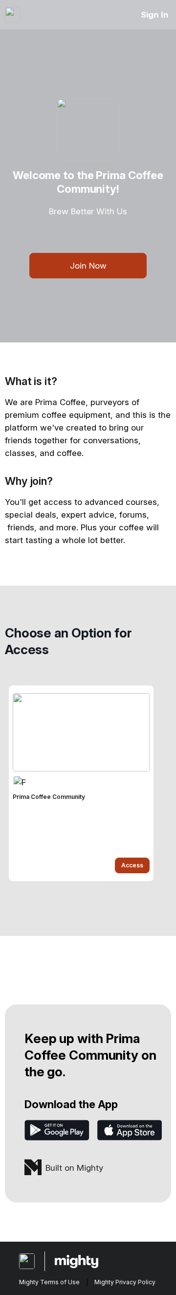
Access (132, 865)
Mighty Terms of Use (49, 1282)
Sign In (155, 15)
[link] (81, 783)
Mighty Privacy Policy (124, 1282)
